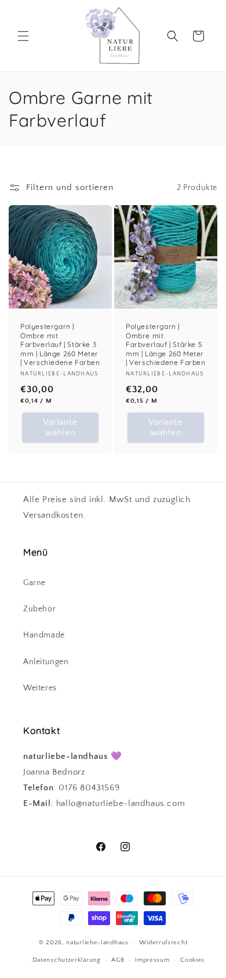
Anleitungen (46, 662)
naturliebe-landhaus (97, 942)
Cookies (192, 959)
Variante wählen (60, 427)
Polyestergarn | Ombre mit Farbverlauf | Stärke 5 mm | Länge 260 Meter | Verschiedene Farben (166, 344)
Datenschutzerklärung (66, 959)
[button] (23, 36)
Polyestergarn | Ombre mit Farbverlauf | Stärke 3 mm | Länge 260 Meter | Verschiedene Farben (60, 344)
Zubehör (39, 609)
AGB (117, 959)
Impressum (152, 959)
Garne (34, 582)
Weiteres (40, 688)
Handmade (44, 635)
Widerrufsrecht (163, 942)
